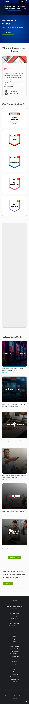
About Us (14, 664)
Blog (14, 669)
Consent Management (14, 623)
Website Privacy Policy (14, 679)
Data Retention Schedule (14, 676)
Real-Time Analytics (14, 613)
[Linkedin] (15, 695)
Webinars (14, 641)
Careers (14, 666)
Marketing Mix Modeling (14, 625)
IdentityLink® (14, 608)
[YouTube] (19, 695)
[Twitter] (5, 695)
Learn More (4, 372)
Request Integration (14, 656)
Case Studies (14, 643)
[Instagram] (24, 695)
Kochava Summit (14, 674)
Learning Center (14, 639)
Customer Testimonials (14, 646)
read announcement (14, 12)
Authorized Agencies (14, 651)
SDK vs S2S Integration (14, 620)
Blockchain (14, 611)
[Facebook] (10, 695)
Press (14, 671)
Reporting (14, 616)
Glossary (14, 636)
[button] (26, 1)
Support (14, 634)
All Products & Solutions (14, 603)
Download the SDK (14, 648)
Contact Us (14, 681)
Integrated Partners (14, 653)
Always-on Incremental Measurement (14, 606)
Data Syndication (14, 618)
